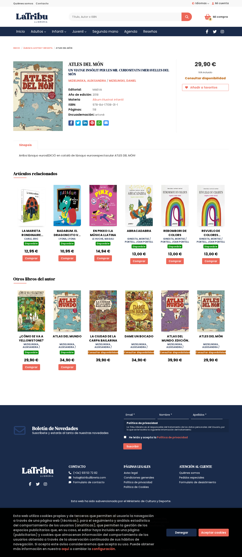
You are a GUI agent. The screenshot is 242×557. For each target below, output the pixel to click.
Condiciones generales (139, 477)
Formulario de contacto (89, 482)
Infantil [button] (58, 31)
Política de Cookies (136, 487)
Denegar (181, 533)
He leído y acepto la (158, 437)
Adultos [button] (37, 31)
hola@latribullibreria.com (89, 477)
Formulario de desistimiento (197, 482)
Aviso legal (131, 473)
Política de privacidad (172, 437)
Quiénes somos (23, 3)
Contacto (42, 3)
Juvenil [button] (78, 31)
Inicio (16, 48)
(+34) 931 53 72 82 (85, 473)
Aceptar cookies (213, 533)
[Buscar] (187, 17)
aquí (65, 549)
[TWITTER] (215, 31)
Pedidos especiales (191, 477)
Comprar (31, 258)
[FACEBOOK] (207, 31)
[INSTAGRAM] (222, 31)
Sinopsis (25, 145)
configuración (103, 549)
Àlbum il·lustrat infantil (38, 48)
